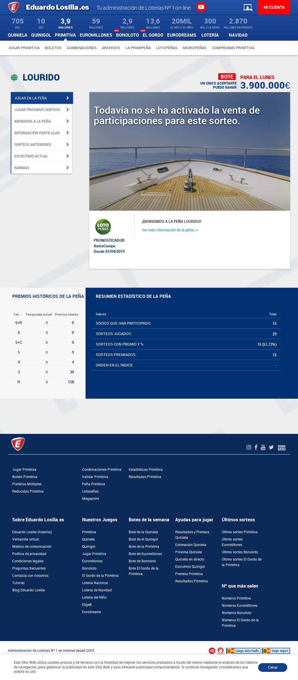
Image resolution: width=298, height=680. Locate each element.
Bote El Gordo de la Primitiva (144, 571)
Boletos (53, 48)
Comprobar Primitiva (233, 48)
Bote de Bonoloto (142, 561)
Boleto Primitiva (24, 477)
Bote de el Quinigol (143, 539)
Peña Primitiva (93, 484)
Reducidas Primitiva (28, 491)
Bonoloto (89, 568)
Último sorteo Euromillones (232, 542)
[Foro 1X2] (281, 447)
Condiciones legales (28, 561)
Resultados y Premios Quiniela (192, 535)
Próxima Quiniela (188, 552)
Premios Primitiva (189, 574)
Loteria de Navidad (97, 590)
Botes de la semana (149, 519)
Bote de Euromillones (145, 554)
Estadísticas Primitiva (146, 470)
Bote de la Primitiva (144, 547)
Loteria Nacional (95, 583)
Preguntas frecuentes (29, 568)
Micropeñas (195, 48)
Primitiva (89, 532)
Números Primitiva (236, 598)
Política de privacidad (29, 554)
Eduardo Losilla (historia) (32, 532)
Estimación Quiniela (190, 545)
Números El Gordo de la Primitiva (240, 623)
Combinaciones (82, 48)
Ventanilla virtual (25, 539)
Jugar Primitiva (24, 48)
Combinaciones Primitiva (101, 470)
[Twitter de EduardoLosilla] (272, 447)
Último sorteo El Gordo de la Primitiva (242, 562)
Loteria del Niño (94, 597)
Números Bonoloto (236, 613)
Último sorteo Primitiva (240, 532)
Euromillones (92, 561)
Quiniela (88, 539)
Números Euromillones (239, 606)
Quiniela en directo (189, 559)
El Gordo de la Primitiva (100, 576)
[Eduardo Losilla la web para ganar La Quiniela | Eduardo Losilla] (201, 6)
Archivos (111, 48)
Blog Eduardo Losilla (28, 590)
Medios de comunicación (32, 547)
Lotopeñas (167, 48)
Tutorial (18, 583)
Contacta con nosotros (30, 576)
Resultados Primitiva (145, 477)
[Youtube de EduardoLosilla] (264, 447)
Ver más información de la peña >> (170, 230)
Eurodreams (91, 612)
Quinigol (88, 547)
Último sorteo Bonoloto (240, 552)
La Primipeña (138, 48)
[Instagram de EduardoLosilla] (249, 447)
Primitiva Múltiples (27, 484)
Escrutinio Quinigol (190, 567)
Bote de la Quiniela (143, 532)
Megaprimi (90, 499)
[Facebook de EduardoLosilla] (256, 447)
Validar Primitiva (95, 477)
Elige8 (87, 605)
